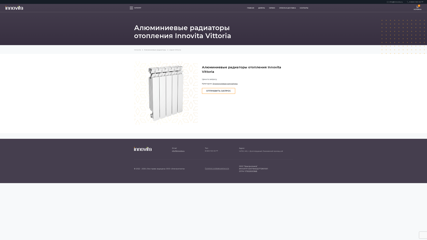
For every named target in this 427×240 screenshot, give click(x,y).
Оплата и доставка (287, 8)
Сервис (272, 8)
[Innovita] (14, 8)
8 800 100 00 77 (416, 2)
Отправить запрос (218, 91)
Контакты (304, 8)
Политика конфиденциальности (217, 168)
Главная (250, 8)
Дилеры (261, 8)
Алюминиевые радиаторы (155, 50)
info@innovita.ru (396, 2)
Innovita (137, 50)
